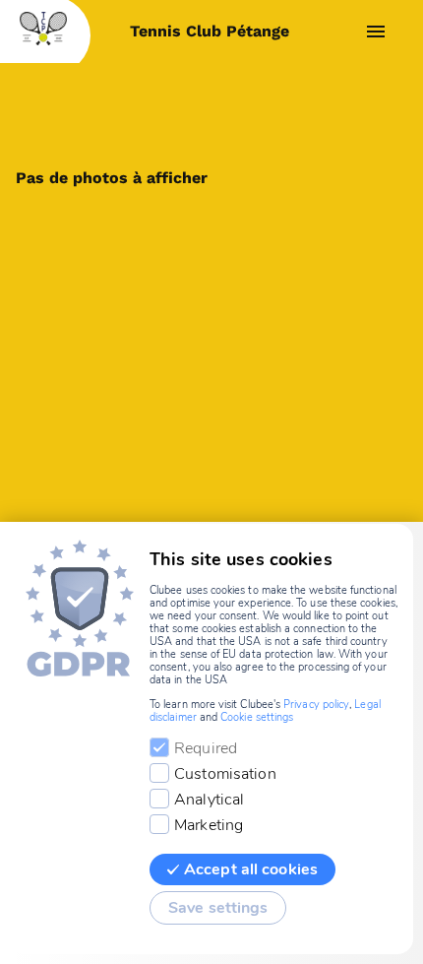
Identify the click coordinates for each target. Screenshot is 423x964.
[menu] (375, 31)
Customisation (225, 774)
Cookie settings (256, 717)
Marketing (208, 825)
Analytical (209, 799)
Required (205, 748)
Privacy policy (316, 704)
